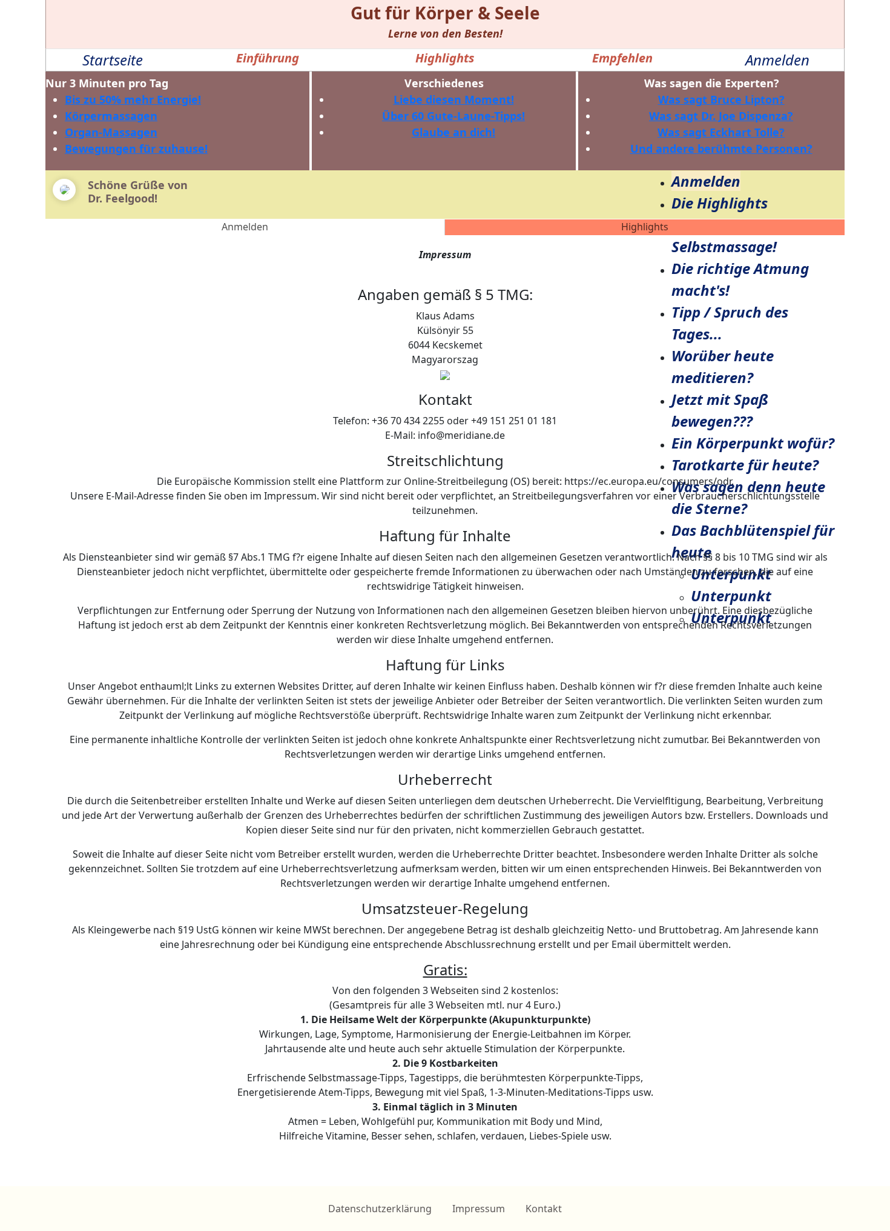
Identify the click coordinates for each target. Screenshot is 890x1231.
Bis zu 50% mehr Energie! (133, 99)
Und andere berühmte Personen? (721, 148)
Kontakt (544, 1208)
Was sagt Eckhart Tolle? (721, 132)
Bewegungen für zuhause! (136, 148)
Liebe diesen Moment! (454, 99)
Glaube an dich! (453, 132)
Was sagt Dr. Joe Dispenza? (721, 115)
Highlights (644, 226)
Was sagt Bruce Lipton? (721, 99)
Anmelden (777, 60)
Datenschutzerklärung (380, 1208)
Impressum (478, 1208)
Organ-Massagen (111, 132)
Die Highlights (719, 203)
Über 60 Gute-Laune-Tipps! (453, 115)
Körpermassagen (111, 115)
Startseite (112, 60)
